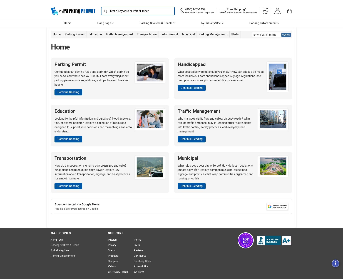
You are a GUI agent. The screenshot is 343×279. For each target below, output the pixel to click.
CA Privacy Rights (118, 271)
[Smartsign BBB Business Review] (274, 240)
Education (95, 34)
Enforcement (169, 34)
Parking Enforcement (263, 23)
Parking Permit (75, 34)
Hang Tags (104, 23)
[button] (265, 11)
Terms (137, 239)
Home (67, 23)
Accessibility (141, 266)
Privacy (112, 245)
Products (113, 255)
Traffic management (119, 34)
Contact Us (140, 255)
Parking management (213, 34)
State (235, 34)
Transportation (147, 34)
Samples (113, 261)
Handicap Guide (142, 261)
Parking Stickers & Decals (156, 23)
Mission (112, 239)
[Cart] (288, 11)
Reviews (138, 250)
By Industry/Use (211, 23)
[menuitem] (67, 23)
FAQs (137, 245)
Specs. (112, 250)
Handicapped (192, 64)
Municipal (188, 34)
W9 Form (139, 271)
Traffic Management (199, 111)
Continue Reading (68, 92)
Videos (112, 266)
